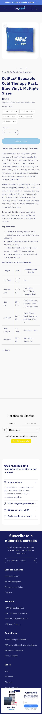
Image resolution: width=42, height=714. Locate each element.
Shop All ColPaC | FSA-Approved (17, 72)
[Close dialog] (39, 690)
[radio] (10, 111)
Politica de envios (12, 576)
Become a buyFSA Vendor (15, 639)
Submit (31, 706)
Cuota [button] (7, 350)
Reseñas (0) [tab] (11, 423)
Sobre (7, 671)
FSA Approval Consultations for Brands (21, 645)
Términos (8, 682)
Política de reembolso (14, 587)
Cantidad (5, 128)
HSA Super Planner (12, 624)
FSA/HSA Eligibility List (14, 608)
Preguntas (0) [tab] (31, 423)
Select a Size (7, 107)
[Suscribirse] (34, 560)
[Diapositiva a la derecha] (26, 68)
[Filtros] (4, 430)
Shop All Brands (11, 656)
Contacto (8, 592)
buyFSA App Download (14, 650)
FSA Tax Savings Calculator (16, 613)
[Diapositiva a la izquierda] (15, 68)
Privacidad (9, 677)
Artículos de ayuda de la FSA (16, 619)
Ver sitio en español (13, 582)
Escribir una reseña (21, 441)
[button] (5, 8)
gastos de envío (9, 102)
